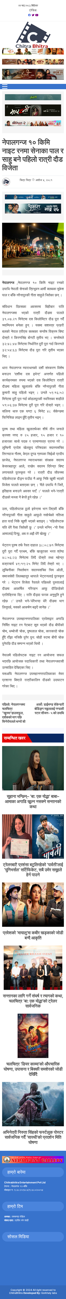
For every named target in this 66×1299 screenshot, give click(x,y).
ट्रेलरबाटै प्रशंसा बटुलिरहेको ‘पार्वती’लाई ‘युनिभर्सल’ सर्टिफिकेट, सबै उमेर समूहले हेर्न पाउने (33, 869)
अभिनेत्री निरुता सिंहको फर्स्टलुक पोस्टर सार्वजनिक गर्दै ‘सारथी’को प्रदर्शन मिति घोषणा (33, 1137)
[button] (4, 86)
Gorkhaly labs (49, 1292)
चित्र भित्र (25, 180)
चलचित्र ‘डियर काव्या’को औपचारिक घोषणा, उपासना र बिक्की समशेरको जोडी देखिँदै (33, 1069)
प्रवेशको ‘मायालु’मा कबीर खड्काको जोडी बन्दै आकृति (33, 935)
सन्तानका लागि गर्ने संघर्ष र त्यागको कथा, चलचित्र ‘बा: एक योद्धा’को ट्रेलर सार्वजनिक (33, 1001)
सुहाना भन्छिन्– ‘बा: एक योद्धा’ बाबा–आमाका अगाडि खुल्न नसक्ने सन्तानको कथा (33, 801)
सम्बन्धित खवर (14, 738)
